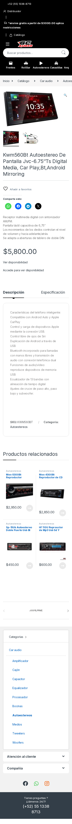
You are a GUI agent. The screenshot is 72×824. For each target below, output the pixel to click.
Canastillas (56, 67)
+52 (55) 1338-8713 (19, 3)
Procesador (20, 697)
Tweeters (18, 733)
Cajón (16, 670)
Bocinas (17, 706)
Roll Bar (25, 67)
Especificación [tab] (53, 292)
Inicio (6, 81)
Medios (17, 724)
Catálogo (19, 34)
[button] (65, 95)
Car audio (46, 81)
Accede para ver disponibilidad (23, 270)
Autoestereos (41, 67)
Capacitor (18, 679)
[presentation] (68, 610)
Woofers (18, 742)
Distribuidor (14, 11)
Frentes (10, 67)
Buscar (63, 52)
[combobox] (30, 52)
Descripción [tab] (13, 292)
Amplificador (20, 661)
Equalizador (20, 688)
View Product (28, 508)
